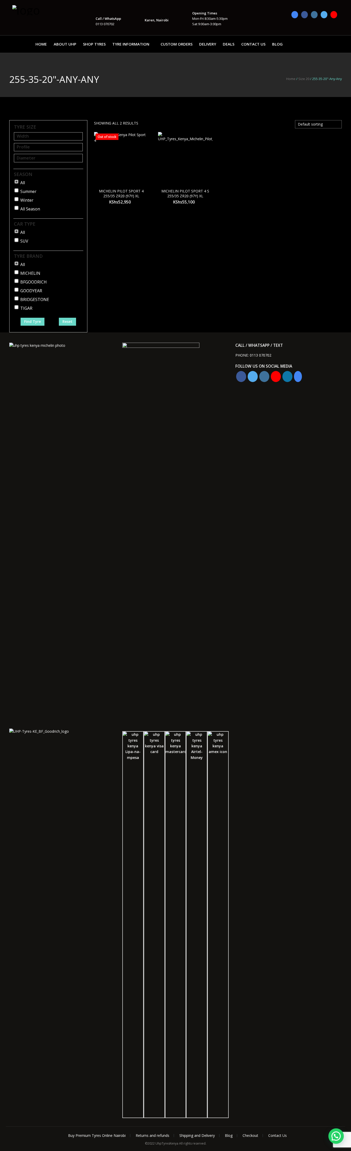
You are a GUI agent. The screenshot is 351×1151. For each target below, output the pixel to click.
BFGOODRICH (33, 282)
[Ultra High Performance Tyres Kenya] (38, 9)
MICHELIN (30, 273)
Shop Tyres (94, 44)
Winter (26, 200)
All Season (30, 209)
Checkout (250, 1135)
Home (41, 44)
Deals (228, 44)
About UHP (65, 44)
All (22, 182)
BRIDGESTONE (34, 299)
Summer (28, 191)
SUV (24, 241)
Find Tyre (32, 321)
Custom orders (176, 44)
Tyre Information (130, 44)
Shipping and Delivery (197, 1135)
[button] (336, 1136)
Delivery (207, 44)
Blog (277, 44)
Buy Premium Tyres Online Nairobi (97, 1135)
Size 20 (303, 78)
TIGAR (26, 308)
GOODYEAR (31, 291)
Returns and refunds (152, 1135)
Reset (67, 321)
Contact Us (253, 44)
